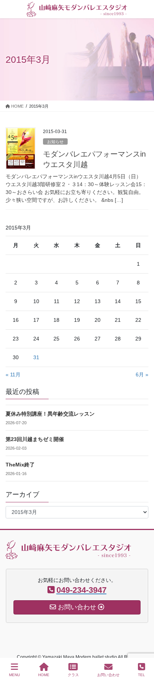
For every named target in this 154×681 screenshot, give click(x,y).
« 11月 (13, 375)
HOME (43, 675)
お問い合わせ (108, 675)
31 (36, 357)
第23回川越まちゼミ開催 (35, 439)
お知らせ (55, 141)
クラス (73, 675)
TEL (141, 675)
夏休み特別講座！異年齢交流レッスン (50, 414)
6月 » (142, 375)
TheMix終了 (20, 465)
